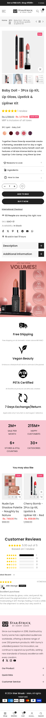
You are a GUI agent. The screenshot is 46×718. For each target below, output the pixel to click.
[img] (6, 582)
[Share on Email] (27, 231)
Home (4, 20)
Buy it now (23, 201)
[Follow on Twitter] (7, 661)
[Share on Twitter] (8, 231)
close (41, 3)
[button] (9, 111)
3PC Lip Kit (10, 21)
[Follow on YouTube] (14, 661)
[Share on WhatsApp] (32, 231)
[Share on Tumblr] (17, 231)
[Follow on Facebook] (3, 661)
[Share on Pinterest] (13, 231)
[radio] (4, 133)
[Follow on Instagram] (11, 661)
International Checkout (12, 209)
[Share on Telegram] (22, 231)
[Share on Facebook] (3, 231)
